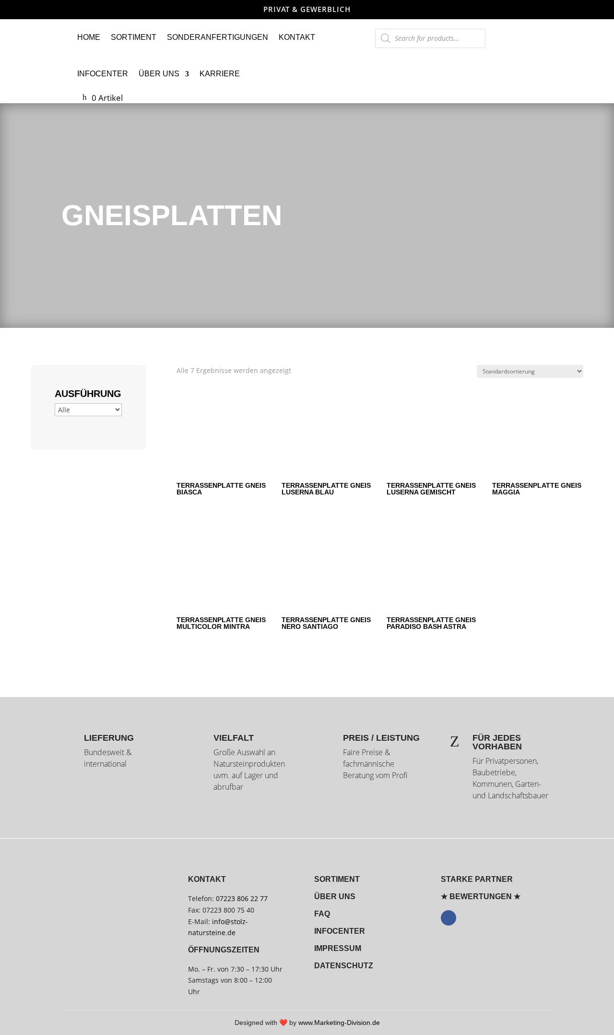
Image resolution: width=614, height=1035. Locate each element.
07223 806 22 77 (242, 898)
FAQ (322, 914)
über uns (334, 896)
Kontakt (297, 37)
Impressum (337, 948)
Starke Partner (477, 879)
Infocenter (102, 74)
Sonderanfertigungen (217, 37)
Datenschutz (343, 966)
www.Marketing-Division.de (339, 1022)
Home (88, 37)
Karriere (220, 74)
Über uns (159, 74)
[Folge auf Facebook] (448, 918)
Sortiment (133, 37)
